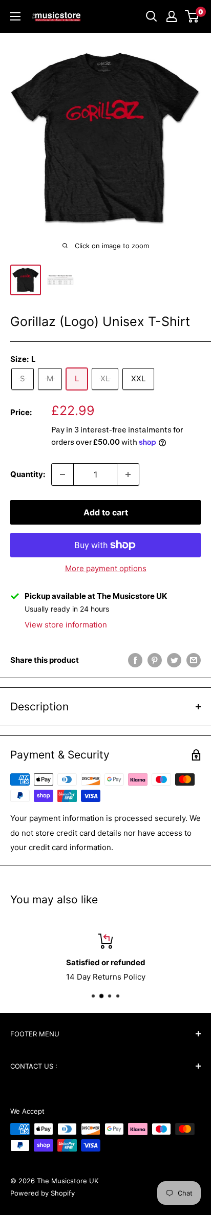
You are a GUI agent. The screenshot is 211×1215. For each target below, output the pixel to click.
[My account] (171, 16)
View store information (66, 625)
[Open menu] (15, 16)
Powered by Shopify (42, 1193)
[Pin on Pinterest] (154, 660)
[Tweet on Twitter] (174, 660)
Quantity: (27, 474)
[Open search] (151, 16)
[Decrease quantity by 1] (62, 474)
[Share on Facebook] (135, 660)
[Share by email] (193, 660)
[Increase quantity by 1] (128, 474)
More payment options (105, 568)
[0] (192, 16)
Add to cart (105, 512)
